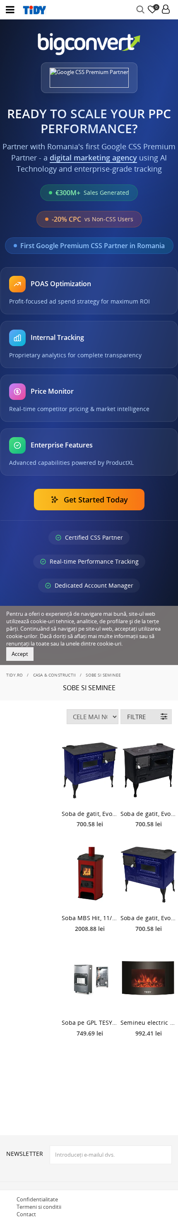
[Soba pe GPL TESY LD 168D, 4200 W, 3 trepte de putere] (90, 979)
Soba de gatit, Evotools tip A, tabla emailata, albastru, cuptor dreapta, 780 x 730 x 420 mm (148, 918)
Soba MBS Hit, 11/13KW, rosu (90, 918)
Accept (20, 654)
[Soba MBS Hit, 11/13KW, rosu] (90, 874)
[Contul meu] (166, 9)
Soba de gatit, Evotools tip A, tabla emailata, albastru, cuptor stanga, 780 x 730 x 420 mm (90, 814)
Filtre (136, 717)
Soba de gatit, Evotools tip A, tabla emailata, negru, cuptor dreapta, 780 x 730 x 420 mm (148, 814)
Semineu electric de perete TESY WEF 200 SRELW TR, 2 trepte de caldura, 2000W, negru (148, 1022)
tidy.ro (14, 675)
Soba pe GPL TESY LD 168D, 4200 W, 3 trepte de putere (90, 1022)
